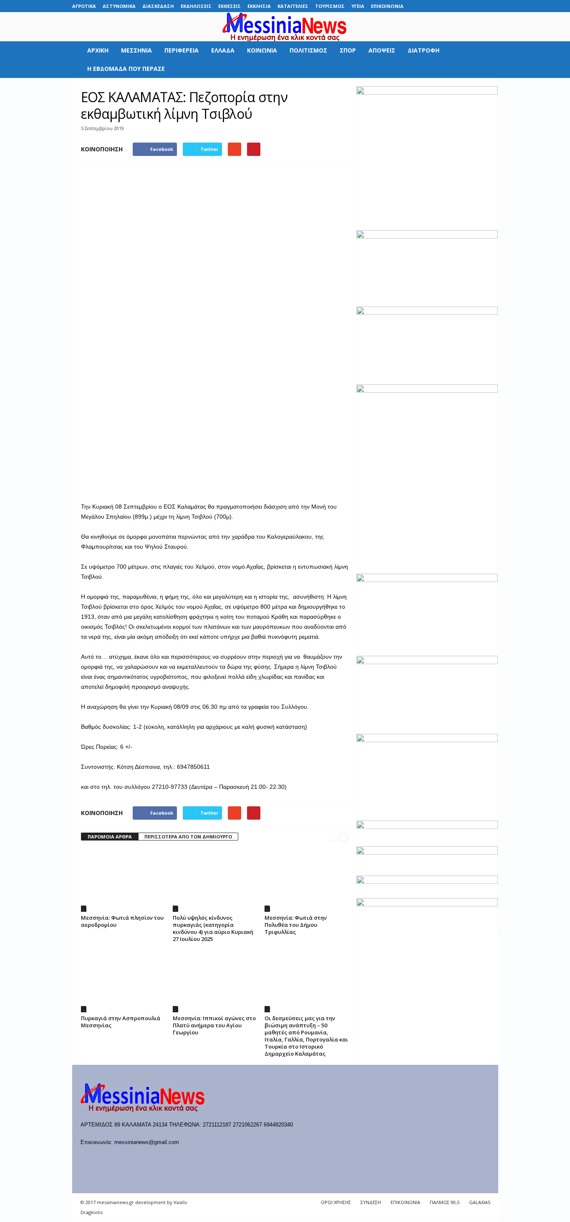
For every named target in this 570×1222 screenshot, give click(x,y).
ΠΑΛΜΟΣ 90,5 (444, 1202)
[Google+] (453, 6)
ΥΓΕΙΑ (357, 6)
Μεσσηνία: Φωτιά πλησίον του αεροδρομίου (122, 921)
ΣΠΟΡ (348, 50)
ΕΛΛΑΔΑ (223, 50)
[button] (486, 59)
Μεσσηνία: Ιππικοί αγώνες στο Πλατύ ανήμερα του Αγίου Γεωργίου (214, 1025)
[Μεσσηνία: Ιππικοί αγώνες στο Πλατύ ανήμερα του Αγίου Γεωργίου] (214, 981)
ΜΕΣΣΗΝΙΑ (136, 50)
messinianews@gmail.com (146, 1142)
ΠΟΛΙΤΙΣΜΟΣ (308, 50)
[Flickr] (440, 6)
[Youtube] (492, 6)
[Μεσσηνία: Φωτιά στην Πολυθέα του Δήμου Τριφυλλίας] (306, 880)
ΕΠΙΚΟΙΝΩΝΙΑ (387, 6)
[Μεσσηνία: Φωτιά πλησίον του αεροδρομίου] (122, 880)
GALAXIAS (479, 1202)
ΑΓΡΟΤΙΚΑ (84, 6)
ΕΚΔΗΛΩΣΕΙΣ (196, 6)
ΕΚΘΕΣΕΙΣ (229, 6)
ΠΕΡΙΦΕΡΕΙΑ (181, 50)
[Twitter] (479, 6)
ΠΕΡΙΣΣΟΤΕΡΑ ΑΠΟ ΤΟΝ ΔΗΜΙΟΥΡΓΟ (188, 836)
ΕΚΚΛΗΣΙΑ (259, 6)
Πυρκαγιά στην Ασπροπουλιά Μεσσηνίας (120, 1021)
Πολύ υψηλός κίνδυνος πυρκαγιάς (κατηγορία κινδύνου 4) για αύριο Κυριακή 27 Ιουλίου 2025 (213, 928)
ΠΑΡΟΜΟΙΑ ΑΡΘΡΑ (110, 836)
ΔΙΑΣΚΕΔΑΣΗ (158, 6)
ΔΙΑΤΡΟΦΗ (423, 50)
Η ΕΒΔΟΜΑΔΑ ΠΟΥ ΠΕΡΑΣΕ (126, 69)
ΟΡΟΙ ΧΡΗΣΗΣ (336, 1202)
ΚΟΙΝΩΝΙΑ (262, 50)
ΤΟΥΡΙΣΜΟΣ (330, 6)
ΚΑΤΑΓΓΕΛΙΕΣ (292, 6)
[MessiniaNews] (285, 26)
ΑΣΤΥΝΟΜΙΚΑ (119, 6)
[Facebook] (427, 6)
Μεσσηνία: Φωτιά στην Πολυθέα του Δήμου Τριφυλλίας (296, 925)
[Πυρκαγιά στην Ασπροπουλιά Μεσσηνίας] (122, 981)
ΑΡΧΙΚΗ (97, 50)
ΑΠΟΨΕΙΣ (381, 50)
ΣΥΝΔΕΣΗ (371, 1202)
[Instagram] (466, 6)
